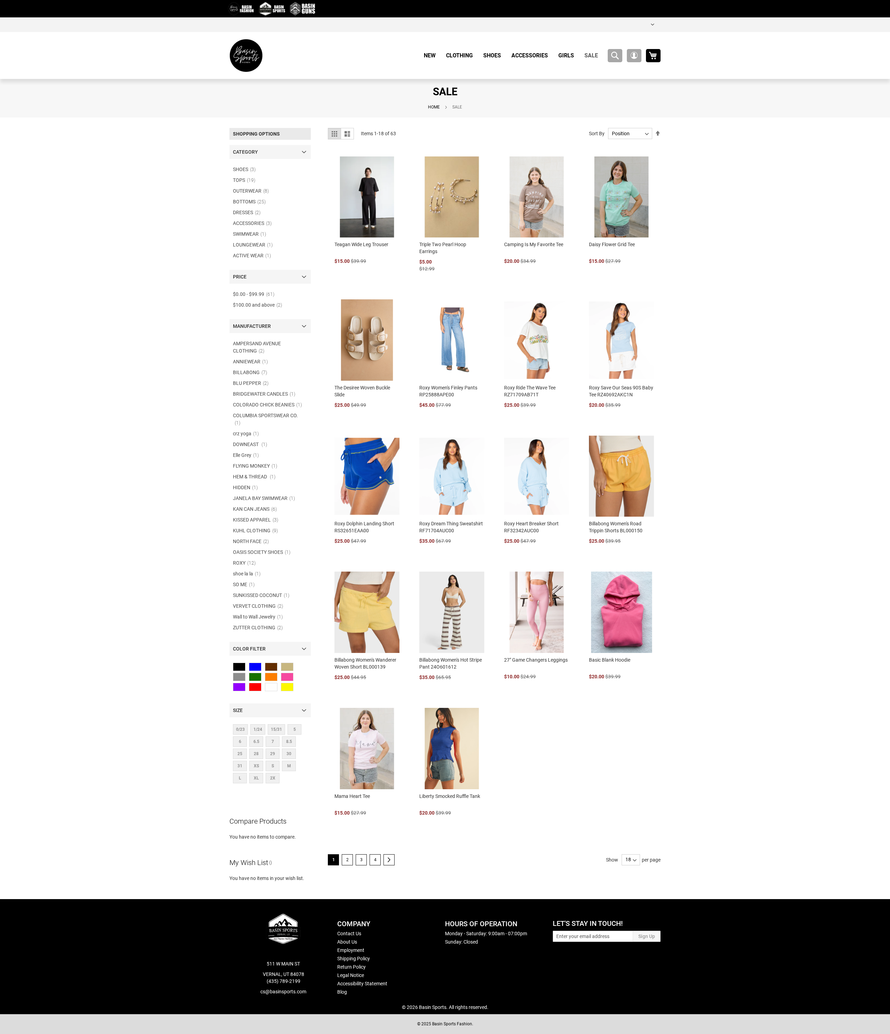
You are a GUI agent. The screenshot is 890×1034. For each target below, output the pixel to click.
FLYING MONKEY (257, 466)
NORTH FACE (253, 541)
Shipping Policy (353, 958)
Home (434, 107)
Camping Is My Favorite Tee (533, 244)
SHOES (246, 169)
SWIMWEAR (251, 234)
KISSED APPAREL (258, 520)
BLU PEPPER (253, 383)
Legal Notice (350, 975)
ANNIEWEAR (252, 361)
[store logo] (246, 55)
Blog (342, 992)
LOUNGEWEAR (255, 245)
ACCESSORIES (254, 223)
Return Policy (351, 967)
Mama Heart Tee (352, 796)
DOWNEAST (252, 444)
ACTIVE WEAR (254, 255)
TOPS (246, 180)
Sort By (597, 133)
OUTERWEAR (253, 191)
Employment (350, 950)
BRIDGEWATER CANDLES (266, 394)
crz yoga (248, 433)
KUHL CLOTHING (257, 530)
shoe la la (249, 573)
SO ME (246, 584)
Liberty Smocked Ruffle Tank (449, 796)
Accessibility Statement (362, 983)
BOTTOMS (251, 201)
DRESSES (249, 212)
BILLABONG (252, 372)
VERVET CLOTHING (260, 606)
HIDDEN (247, 487)
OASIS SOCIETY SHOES (264, 552)
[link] (652, 24)
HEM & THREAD (256, 476)
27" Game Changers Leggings (536, 660)
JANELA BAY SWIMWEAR (266, 498)
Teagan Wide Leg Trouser (361, 244)
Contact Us (349, 933)
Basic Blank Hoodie (609, 660)
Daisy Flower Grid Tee (612, 244)
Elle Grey (248, 455)
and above (259, 305)
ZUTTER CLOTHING (260, 627)
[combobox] (615, 55)
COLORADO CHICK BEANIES (269, 404)
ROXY (246, 563)
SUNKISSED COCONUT (263, 595)
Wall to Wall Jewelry (260, 617)
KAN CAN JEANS (257, 509)
